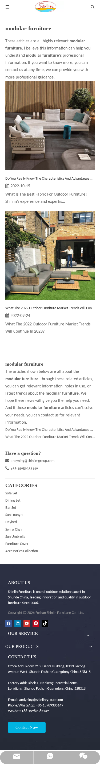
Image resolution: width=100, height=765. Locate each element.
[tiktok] (45, 623)
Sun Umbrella (15, 537)
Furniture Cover (17, 544)
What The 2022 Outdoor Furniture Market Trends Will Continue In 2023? (50, 308)
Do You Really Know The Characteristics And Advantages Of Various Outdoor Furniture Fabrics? (50, 179)
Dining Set (13, 501)
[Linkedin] (17, 623)
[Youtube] (26, 623)
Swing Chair (14, 530)
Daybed (11, 522)
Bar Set (10, 508)
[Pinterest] (36, 623)
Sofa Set (11, 493)
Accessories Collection (21, 551)
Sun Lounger (14, 515)
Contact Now (26, 727)
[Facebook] (8, 623)
